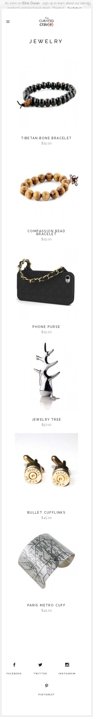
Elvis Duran (31, 3)
